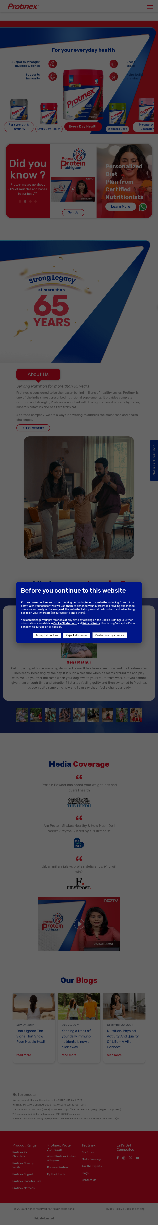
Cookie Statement (65, 623)
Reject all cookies (76, 635)
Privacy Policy (91, 623)
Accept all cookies (47, 635)
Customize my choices (109, 635)
